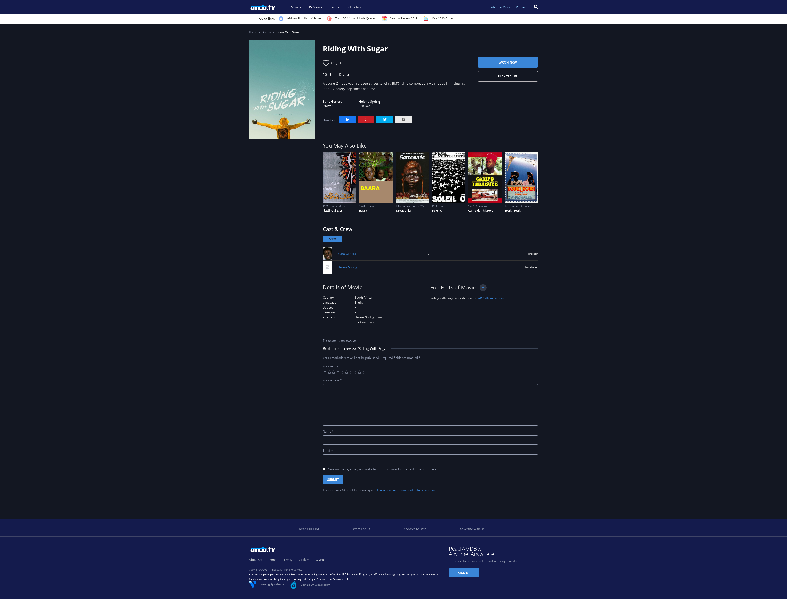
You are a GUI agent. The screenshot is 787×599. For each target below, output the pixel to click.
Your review (332, 380)
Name (328, 431)
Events (334, 7)
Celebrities (354, 7)
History (415, 206)
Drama (266, 32)
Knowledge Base (415, 529)
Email (328, 450)
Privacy (287, 560)
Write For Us (361, 529)
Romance (525, 206)
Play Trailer (507, 76)
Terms (272, 560)
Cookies (304, 560)
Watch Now (508, 62)
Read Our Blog (309, 529)
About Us (255, 560)
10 (364, 372)
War (422, 206)
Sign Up (464, 573)
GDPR (320, 560)
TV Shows (315, 7)
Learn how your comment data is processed (407, 490)
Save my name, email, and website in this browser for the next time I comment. (382, 469)
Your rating (330, 366)
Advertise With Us (472, 529)
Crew (332, 238)
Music (342, 206)
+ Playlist (336, 63)
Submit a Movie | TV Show (508, 7)
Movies (296, 7)
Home (253, 32)
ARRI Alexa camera (491, 298)
